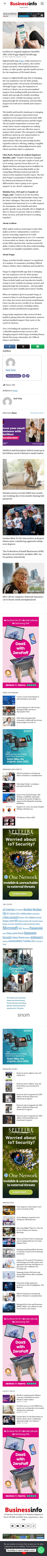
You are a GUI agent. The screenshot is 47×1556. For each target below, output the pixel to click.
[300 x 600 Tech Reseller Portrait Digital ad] (21, 687)
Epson (32, 917)
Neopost (26, 928)
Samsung (30, 933)
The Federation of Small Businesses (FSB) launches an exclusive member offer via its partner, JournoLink (23, 554)
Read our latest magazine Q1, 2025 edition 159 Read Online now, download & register (29, 1118)
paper (4, 933)
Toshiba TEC (29, 940)
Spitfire (27, 938)
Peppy (21, 60)
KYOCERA (11, 924)
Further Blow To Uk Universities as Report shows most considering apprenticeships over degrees (23, 541)
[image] (18, 1018)
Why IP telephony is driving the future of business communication (29, 774)
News (15, 390)
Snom (22, 937)
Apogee (10, 909)
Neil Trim (11, 369)
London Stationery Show (31, 924)
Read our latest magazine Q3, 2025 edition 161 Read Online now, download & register (29, 1096)
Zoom (4, 944)
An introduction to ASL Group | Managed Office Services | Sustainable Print (28, 709)
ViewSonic (39, 941)
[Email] (24, 376)
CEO (18, 913)
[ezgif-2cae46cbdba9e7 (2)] (23, 16)
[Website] (28, 376)
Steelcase (5, 941)
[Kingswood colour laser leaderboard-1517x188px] (23, 1538)
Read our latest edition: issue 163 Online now (29, 1074)
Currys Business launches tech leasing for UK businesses (28, 1218)
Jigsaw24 (35, 921)
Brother (28, 909)
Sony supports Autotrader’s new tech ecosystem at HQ (29, 1208)
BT (8, 913)
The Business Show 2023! (26, 817)
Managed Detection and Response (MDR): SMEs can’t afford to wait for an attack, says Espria (29, 1306)
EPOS (27, 917)
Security (7, 937)
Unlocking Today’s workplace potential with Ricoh (28, 785)
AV (16, 910)
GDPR (11, 920)
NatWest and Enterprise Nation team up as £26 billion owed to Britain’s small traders (23, 452)
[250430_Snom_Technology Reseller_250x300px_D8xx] (18, 764)
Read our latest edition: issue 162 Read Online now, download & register (29, 1086)
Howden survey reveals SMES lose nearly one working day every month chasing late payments (23, 495)
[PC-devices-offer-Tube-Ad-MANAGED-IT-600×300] (21, 1386)
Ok (24, 1552)
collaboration (26, 913)
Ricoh (21, 933)
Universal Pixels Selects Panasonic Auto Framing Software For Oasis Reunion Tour (30, 1241)
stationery (36, 937)
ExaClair (38, 917)
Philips (9, 933)
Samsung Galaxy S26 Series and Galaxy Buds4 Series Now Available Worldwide (30, 1274)
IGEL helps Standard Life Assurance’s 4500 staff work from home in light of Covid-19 (29, 720)
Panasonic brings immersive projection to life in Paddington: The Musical (30, 1285)
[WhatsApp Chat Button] (41, 1550)
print (15, 933)
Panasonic (36, 928)
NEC (20, 928)
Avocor (20, 909)
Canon (12, 913)
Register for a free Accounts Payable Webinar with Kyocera (30, 808)
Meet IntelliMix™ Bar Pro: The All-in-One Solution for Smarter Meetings (30, 1230)
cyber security (11, 917)
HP (16, 920)
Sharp (15, 937)
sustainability (15, 940)
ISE (30, 921)
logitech (18, 924)
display (22, 917)
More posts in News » (37, 413)
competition (36, 913)
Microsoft (10, 927)
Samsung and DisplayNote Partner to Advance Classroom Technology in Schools (30, 1251)
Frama (6, 920)
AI (4, 909)
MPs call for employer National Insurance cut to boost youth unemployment (23, 598)
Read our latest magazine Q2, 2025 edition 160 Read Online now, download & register (29, 1107)
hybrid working (23, 921)
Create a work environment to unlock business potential (28, 698)
